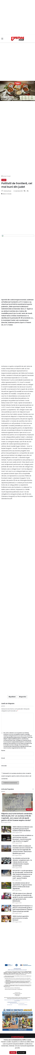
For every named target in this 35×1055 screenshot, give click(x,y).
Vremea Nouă (7, 191)
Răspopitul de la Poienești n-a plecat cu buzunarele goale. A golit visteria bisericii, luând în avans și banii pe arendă (22, 908)
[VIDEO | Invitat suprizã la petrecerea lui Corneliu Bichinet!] (6, 918)
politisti (12, 697)
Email (3, 758)
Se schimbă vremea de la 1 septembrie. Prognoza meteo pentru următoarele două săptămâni (22, 885)
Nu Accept (21, 1052)
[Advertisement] (17, 17)
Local (8, 176)
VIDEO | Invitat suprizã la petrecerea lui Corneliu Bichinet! (21, 918)
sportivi (23, 697)
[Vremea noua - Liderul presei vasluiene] (17, 38)
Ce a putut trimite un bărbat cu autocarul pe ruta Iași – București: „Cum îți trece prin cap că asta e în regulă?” (23, 838)
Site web (4, 766)
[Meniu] (2, 39)
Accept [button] (13, 1052)
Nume (3, 750)
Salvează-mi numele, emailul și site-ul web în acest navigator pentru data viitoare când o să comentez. (16, 776)
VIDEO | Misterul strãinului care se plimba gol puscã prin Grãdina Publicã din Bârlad (23, 829)
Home (4, 176)
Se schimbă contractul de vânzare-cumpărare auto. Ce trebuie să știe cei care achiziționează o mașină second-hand (22, 862)
